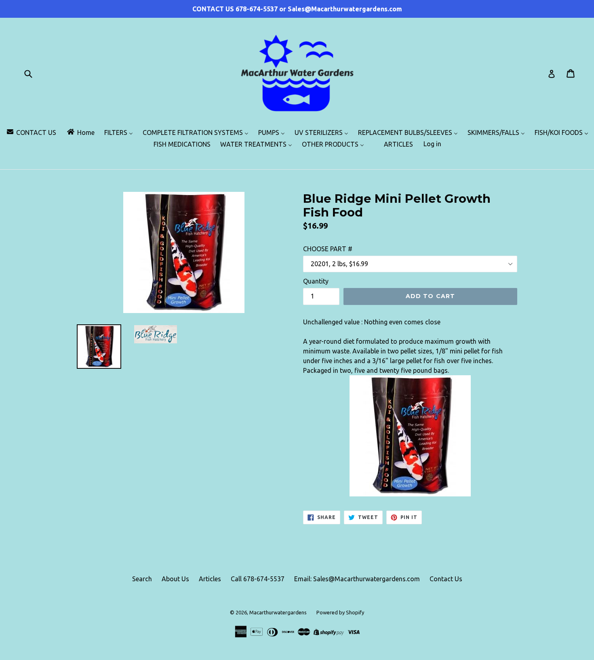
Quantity (316, 281)
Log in (432, 143)
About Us (175, 578)
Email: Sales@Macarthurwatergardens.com (357, 578)
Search (142, 578)
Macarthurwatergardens (278, 612)
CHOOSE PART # (327, 248)
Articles (210, 578)
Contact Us (446, 578)
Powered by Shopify (340, 612)
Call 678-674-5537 (257, 578)
